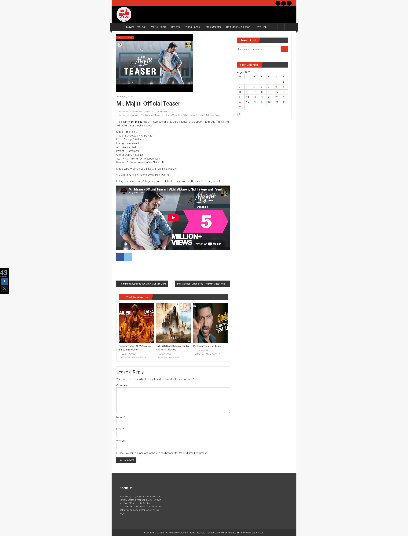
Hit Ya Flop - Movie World (131, 357)
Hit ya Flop (261, 26)
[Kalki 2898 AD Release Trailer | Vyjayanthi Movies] (173, 323)
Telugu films (160, 115)
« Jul (239, 114)
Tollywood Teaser (213, 115)
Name (120, 417)
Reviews (176, 26)
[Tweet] (4, 288)
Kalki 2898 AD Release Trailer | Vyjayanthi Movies (173, 348)
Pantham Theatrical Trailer (207, 346)
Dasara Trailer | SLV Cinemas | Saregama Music (136, 348)
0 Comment (162, 112)
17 (240, 97)
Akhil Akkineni (125, 115)
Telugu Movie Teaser (174, 115)
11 (247, 92)
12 (254, 92)
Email (120, 429)
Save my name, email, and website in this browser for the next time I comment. (163, 453)
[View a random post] (288, 27)
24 (240, 102)
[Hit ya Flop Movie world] (120, 27)
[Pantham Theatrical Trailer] (210, 323)
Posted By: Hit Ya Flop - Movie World (134, 112)
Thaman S (200, 115)
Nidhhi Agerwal (147, 115)
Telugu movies (189, 115)
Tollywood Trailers (125, 37)
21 (269, 97)
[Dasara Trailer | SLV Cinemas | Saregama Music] (136, 323)
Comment (122, 385)
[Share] (4, 281)
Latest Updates (213, 26)
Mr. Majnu (135, 115)
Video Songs (192, 26)
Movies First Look (136, 26)
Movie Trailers (158, 26)
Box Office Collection (238, 26)
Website (120, 441)
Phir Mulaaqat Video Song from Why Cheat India (201, 283)
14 (269, 92)
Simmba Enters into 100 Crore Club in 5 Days (143, 283)
